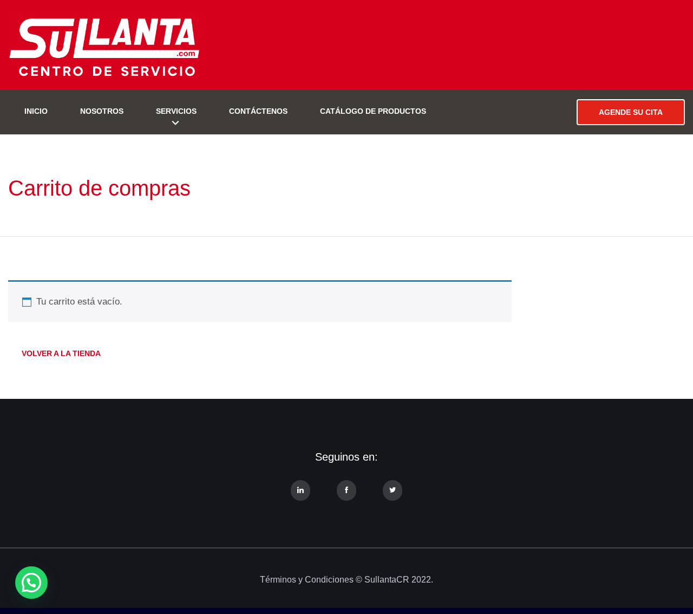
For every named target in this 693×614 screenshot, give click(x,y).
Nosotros (101, 111)
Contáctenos (258, 111)
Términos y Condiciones (307, 579)
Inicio (36, 111)
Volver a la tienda (61, 353)
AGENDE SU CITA (631, 112)
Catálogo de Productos (373, 111)
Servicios (176, 111)
